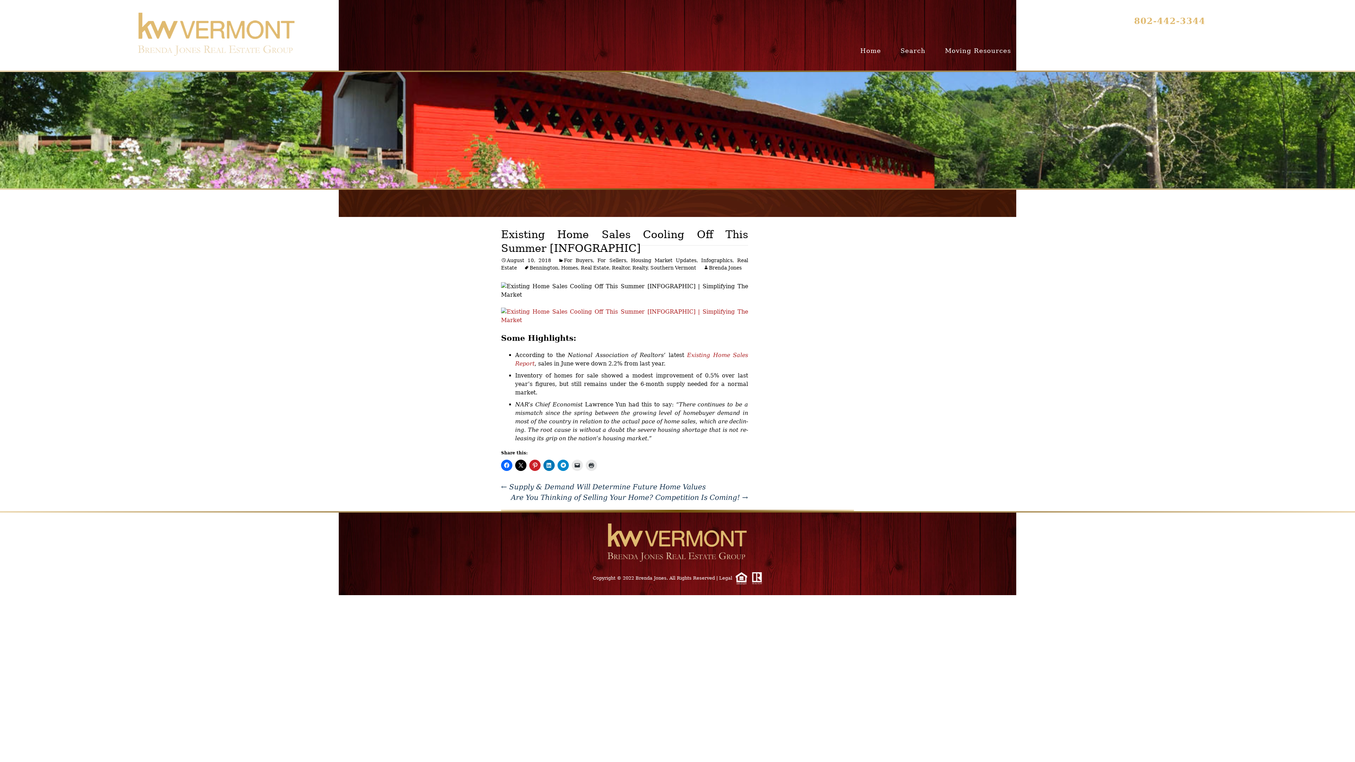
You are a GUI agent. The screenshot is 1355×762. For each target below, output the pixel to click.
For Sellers (611, 260)
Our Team (1186, 50)
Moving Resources (978, 50)
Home (870, 50)
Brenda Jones (725, 268)
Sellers (1087, 50)
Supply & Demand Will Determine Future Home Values (603, 487)
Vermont (1134, 50)
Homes (569, 268)
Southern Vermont (673, 268)
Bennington (544, 268)
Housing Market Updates (664, 260)
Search (913, 50)
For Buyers (578, 260)
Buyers (1042, 50)
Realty (640, 268)
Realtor (621, 268)
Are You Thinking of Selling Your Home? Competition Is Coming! (629, 497)
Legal (725, 578)
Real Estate (595, 268)
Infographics (717, 260)
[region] (677, 130)
